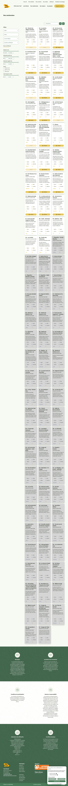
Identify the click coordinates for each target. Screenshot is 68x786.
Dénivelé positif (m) (7, 55)
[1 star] (4, 47)
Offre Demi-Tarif (17, 6)
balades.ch (21, 765)
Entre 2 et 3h (7, 69)
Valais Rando (21, 774)
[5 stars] (8, 47)
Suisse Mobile (21, 770)
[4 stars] (7, 47)
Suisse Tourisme (22, 771)
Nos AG (25, 1)
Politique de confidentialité (8, 784)
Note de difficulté (7, 46)
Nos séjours (42, 6)
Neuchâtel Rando (22, 777)
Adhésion (52, 1)
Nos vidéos (45, 1)
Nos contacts (38, 1)
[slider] (3, 51)
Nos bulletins (31, 1)
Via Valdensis (21, 767)
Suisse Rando (21, 768)
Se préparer (50, 6)
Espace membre (59, 6)
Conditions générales (37, 784)
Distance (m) (6, 50)
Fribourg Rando (22, 779)
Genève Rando (21, 776)
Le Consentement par (56, 783)
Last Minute (26, 6)
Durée (4, 66)
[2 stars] (5, 47)
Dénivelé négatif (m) (7, 61)
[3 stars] (6, 47)
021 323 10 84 (7, 773)
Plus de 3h (7, 71)
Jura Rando (21, 780)
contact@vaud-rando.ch (7, 774)
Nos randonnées (34, 6)
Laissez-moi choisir (57, 781)
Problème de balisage (60, 1)
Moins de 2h (7, 68)
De (3, 52)
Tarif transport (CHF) (7, 74)
